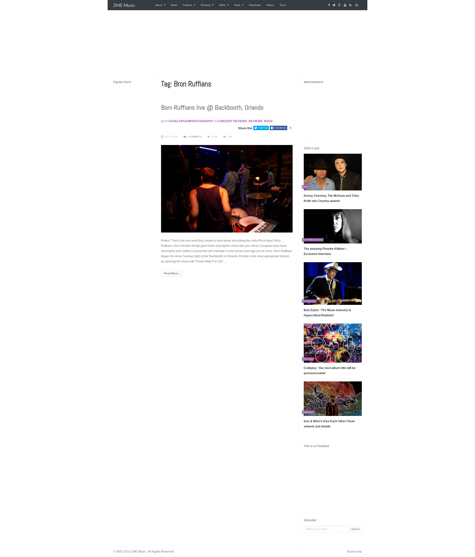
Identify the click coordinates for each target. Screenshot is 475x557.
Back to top (354, 551)
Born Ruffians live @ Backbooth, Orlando (212, 107)
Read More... (172, 273)
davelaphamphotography (191, 121)
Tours (283, 5)
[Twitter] (334, 5)
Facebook (280, 128)
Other (222, 5)
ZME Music (124, 5)
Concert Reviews (232, 121)
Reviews (206, 5)
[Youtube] (345, 5)
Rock (237, 5)
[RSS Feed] (351, 5)
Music (158, 5)
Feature (187, 5)
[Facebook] (329, 5)
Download (255, 5)
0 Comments (195, 137)
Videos (270, 5)
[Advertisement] (237, 42)
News (174, 5)
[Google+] (340, 5)
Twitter (263, 128)
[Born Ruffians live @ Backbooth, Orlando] (227, 188)
